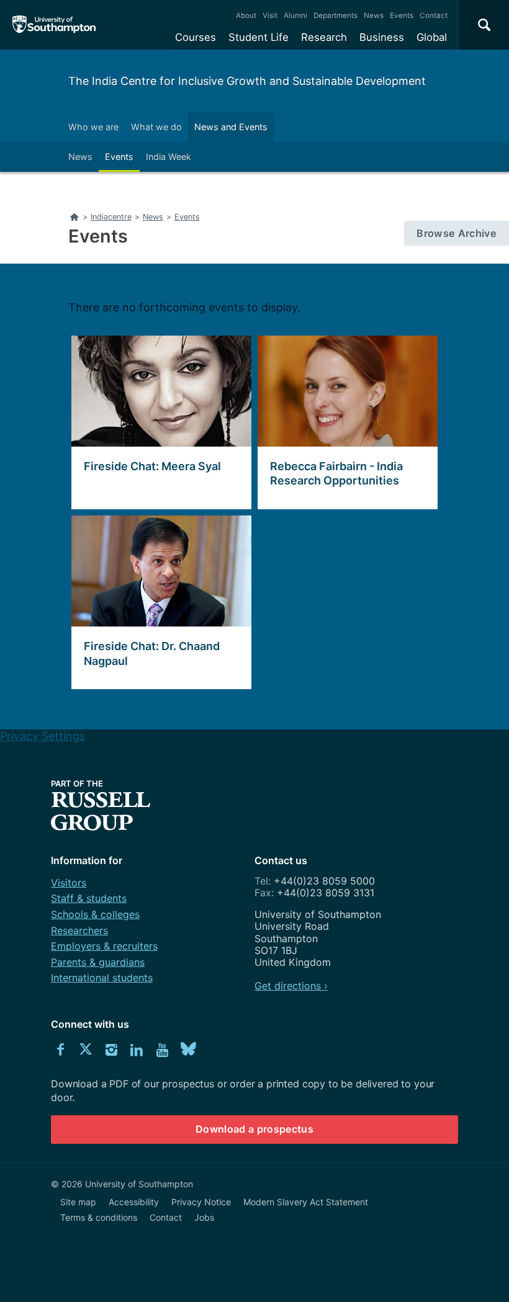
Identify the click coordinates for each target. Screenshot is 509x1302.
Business (381, 37)
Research (324, 37)
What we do (156, 127)
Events (401, 15)
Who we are (93, 127)
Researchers (79, 930)
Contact (434, 15)
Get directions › (291, 985)
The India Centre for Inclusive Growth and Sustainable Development (247, 80)
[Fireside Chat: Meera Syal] (158, 422)
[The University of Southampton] (54, 25)
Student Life (258, 37)
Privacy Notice (201, 1202)
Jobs (204, 1217)
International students (102, 977)
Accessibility (134, 1202)
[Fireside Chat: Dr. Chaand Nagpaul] (158, 602)
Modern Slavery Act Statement (305, 1202)
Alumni (295, 15)
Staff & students (89, 898)
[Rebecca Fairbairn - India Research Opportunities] (344, 422)
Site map (78, 1202)
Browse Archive (463, 233)
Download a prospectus (254, 1129)
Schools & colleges (95, 914)
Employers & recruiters (104, 946)
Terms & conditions (98, 1217)
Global (432, 37)
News (374, 15)
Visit (270, 15)
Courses (195, 37)
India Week (168, 156)
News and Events (231, 127)
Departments (335, 15)
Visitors (68, 882)
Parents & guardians (98, 962)
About (246, 15)
